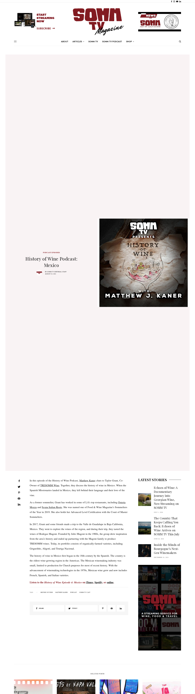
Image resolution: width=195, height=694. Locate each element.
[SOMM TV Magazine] (97, 22)
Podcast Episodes (51, 252)
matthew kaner (61, 592)
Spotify (98, 582)
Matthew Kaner (87, 480)
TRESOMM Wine (49, 485)
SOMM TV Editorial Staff (57, 272)
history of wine (47, 592)
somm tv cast (84, 592)
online (110, 582)
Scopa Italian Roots (52, 507)
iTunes (89, 582)
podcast (73, 592)
